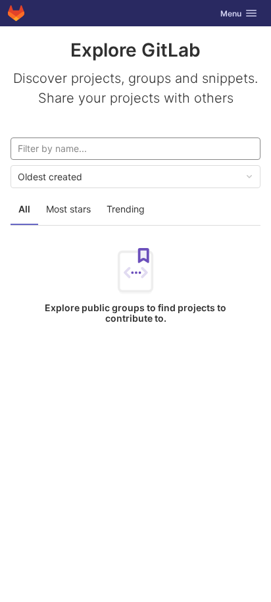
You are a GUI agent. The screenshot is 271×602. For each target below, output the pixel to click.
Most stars (68, 208)
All (24, 208)
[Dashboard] (16, 13)
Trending (126, 208)
